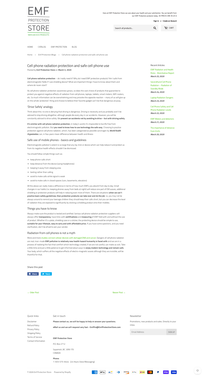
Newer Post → (119, 292)
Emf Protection (59, 46)
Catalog (42, 46)
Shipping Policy (33, 333)
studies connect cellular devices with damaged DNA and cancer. (68, 237)
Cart (171, 27)
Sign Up (171, 332)
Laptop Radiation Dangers (162, 97)
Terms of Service (34, 337)
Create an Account (170, 21)
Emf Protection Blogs (47, 54)
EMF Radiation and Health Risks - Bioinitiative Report (162, 71)
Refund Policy (33, 325)
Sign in (156, 21)
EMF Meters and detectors (162, 118)
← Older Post (33, 292)
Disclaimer (32, 321)
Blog (74, 46)
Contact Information (36, 340)
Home (30, 46)
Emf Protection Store (42, 372)
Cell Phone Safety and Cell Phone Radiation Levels (162, 108)
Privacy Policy (33, 329)
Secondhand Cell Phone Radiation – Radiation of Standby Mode (161, 85)
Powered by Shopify (62, 372)
